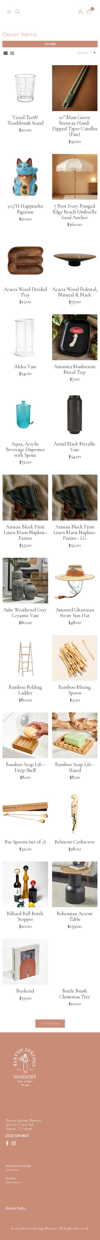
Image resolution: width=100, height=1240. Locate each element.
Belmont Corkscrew (75, 842)
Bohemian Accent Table (75, 916)
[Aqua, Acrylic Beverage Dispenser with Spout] (25, 415)
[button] (89, 11)
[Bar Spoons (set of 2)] (25, 813)
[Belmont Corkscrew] (75, 813)
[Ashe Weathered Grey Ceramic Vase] (25, 581)
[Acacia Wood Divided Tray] (25, 260)
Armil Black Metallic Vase (75, 447)
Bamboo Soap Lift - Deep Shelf (25, 767)
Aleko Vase (25, 366)
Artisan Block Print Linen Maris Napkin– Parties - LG (74, 532)
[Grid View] (5, 53)
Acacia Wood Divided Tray (25, 292)
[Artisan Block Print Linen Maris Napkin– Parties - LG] (75, 498)
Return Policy (16, 1208)
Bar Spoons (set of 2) (25, 842)
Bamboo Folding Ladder (25, 690)
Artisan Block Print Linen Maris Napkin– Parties (25, 532)
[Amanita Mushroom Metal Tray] (75, 337)
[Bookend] (25, 962)
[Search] (17, 11)
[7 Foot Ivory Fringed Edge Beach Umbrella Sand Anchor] (75, 177)
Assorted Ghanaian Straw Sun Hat (75, 612)
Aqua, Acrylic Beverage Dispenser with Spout (25, 449)
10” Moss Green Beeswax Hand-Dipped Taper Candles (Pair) (74, 126)
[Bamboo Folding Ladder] (25, 658)
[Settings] (80, 11)
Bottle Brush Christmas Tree (74, 994)
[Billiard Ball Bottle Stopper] (25, 884)
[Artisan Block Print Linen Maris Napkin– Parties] (25, 498)
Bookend (25, 991)
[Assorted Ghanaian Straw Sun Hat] (75, 581)
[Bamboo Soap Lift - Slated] (75, 735)
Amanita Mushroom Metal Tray (74, 369)
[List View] (12, 53)
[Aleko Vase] (25, 337)
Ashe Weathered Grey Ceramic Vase (25, 612)
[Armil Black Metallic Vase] (75, 415)
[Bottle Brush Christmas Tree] (75, 962)
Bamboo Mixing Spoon (74, 690)
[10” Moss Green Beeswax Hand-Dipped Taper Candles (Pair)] (75, 88)
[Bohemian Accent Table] (75, 884)
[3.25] (25, 177)
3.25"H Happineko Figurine (25, 209)
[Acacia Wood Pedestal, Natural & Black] (75, 260)
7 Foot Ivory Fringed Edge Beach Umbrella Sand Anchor (75, 211)
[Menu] (9, 11)
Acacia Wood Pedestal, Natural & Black (74, 292)
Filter (50, 44)
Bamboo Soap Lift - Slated (74, 767)
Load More (50, 1023)
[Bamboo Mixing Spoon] (75, 658)
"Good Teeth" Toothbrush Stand (25, 120)
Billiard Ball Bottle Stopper (25, 916)
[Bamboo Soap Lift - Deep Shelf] (25, 735)
